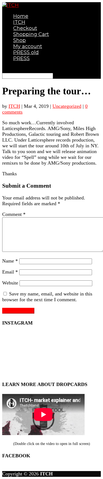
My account (27, 46)
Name (10, 261)
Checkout (25, 28)
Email (10, 272)
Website (10, 283)
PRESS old (26, 52)
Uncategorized (66, 106)
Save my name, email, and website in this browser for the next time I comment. (47, 296)
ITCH (19, 22)
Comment (14, 214)
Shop (19, 40)
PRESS (21, 58)
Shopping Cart (31, 34)
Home (20, 16)
